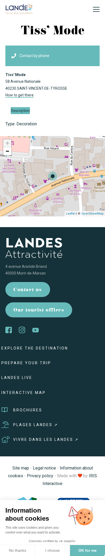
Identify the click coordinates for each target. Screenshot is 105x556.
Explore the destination (34, 348)
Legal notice (44, 468)
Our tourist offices (38, 310)
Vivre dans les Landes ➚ (46, 439)
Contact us (27, 290)
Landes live (16, 377)
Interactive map (23, 392)
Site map (20, 468)
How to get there (19, 95)
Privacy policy (40, 475)
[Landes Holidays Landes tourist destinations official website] (18, 9)
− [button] (7, 151)
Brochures (27, 410)
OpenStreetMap (92, 213)
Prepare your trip (26, 363)
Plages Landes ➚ (35, 425)
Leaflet (70, 213)
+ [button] (7, 143)
